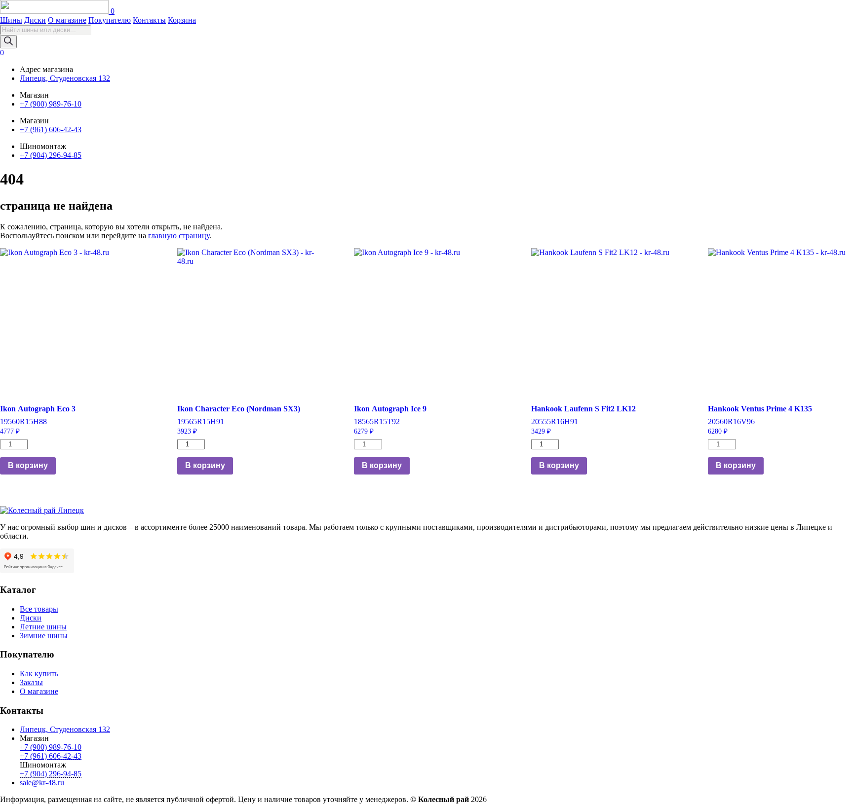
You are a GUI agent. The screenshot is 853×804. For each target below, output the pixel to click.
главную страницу (178, 235)
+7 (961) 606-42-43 (50, 129)
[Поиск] (8, 41)
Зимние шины (44, 635)
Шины (11, 20)
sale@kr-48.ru (42, 782)
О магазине (67, 20)
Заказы (31, 682)
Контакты (149, 20)
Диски (35, 20)
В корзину (28, 465)
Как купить (39, 673)
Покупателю (109, 20)
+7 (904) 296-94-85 (50, 155)
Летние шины (43, 626)
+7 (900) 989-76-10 (50, 104)
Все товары (39, 609)
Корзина (182, 20)
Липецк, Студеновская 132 (65, 78)
